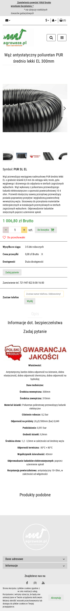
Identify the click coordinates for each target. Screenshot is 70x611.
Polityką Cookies (10, 591)
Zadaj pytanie (12, 272)
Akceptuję (56, 597)
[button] (35, 559)
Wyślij (30, 301)
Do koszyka (44, 229)
